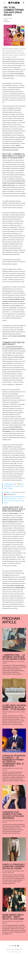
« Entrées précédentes (5, 937)
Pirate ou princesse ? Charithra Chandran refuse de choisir (13, 866)
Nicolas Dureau (8, 871)
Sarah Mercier (8, 768)
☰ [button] (23, 3)
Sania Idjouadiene (8, 661)
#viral (11, 486)
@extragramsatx (8, 492)
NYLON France (7, 921)
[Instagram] (12, 945)
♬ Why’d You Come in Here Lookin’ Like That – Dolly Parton (14, 501)
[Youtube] (18, 945)
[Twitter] (15, 945)
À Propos (8, 949)
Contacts (12, 949)
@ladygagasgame (8, 484)
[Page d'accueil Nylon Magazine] (14, 3)
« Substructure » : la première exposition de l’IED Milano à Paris (13, 656)
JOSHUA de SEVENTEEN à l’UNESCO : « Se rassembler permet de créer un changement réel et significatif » (13, 760)
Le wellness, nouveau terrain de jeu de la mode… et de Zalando (14, 707)
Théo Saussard (8, 820)
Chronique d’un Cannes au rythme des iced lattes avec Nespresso (13, 815)
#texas (20, 496)
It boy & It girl (10, 872)
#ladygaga (6, 486)
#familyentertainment (10, 498)
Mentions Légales (18, 949)
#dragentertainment (9, 496)
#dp (24, 496)
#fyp (15, 494)
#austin (17, 496)
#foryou (22, 484)
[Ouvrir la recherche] (4, 2)
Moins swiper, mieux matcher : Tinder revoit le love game (13, 916)
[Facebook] (9, 945)
